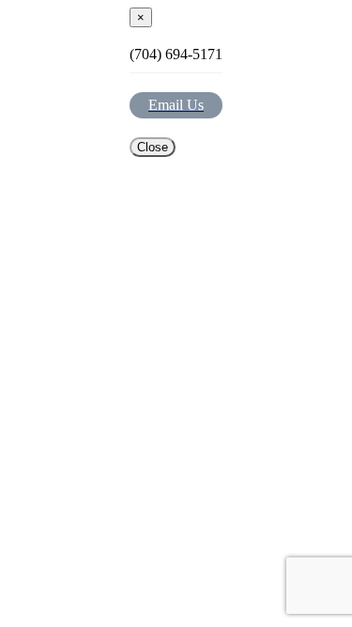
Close (152, 147)
